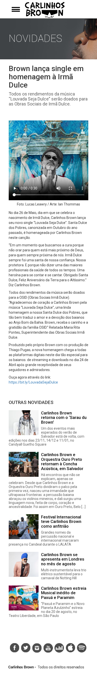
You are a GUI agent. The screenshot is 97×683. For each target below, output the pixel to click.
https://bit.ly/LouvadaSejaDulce (33, 382)
